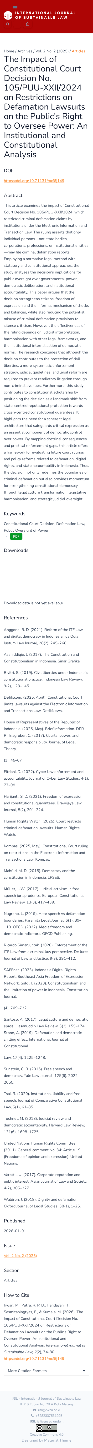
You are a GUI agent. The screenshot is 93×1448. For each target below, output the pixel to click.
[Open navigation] (15, 7)
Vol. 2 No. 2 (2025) (52, 51)
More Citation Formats (27, 1370)
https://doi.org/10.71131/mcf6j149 (34, 180)
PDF (16, 536)
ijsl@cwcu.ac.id (48, 1410)
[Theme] (17, 24)
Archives (24, 51)
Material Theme (58, 1440)
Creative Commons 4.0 (46, 1434)
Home (9, 51)
